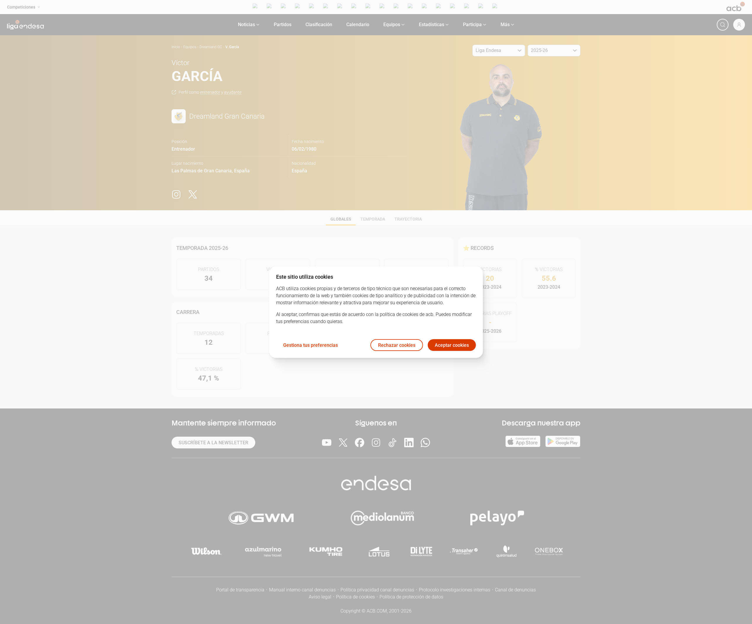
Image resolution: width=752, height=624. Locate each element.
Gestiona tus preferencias (310, 345)
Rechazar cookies (396, 345)
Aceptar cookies (452, 345)
